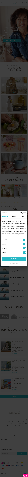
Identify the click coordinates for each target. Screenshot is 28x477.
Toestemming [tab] (5, 216)
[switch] (24, 244)
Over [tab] (23, 216)
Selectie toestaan (14, 263)
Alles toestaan (14, 258)
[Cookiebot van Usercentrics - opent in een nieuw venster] (20, 213)
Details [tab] (14, 216)
